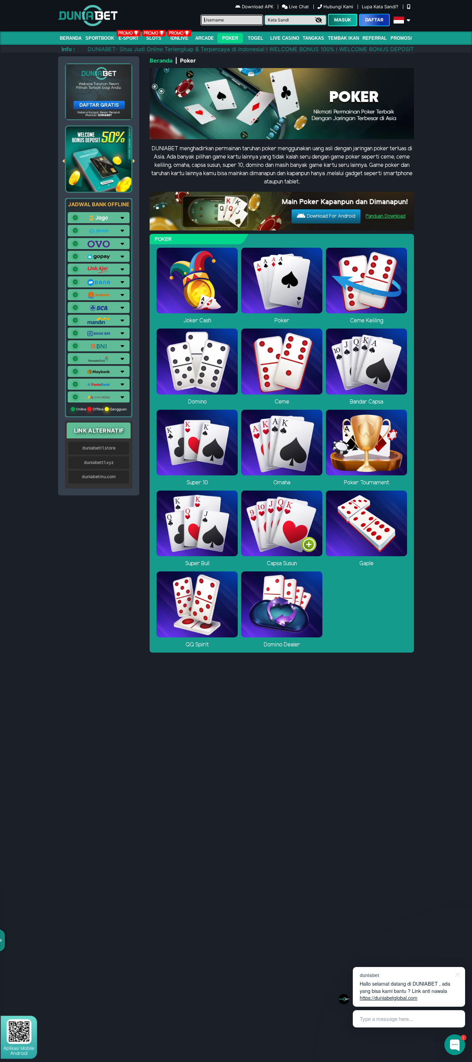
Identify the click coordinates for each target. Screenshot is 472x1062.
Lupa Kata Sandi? (381, 6)
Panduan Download (385, 216)
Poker (230, 38)
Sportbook (99, 38)
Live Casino (284, 38)
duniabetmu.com (99, 476)
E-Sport (129, 38)
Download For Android (330, 216)
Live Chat (298, 6)
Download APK (257, 6)
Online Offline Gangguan (101, 409)
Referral (374, 38)
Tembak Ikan (343, 38)
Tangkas (313, 38)
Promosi (401, 38)
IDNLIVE (179, 38)
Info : (68, 49)
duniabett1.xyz (99, 462)
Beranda (71, 38)
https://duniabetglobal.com (388, 997)
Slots (153, 38)
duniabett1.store (98, 448)
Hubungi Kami (338, 6)
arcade (204, 38)
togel (255, 38)
